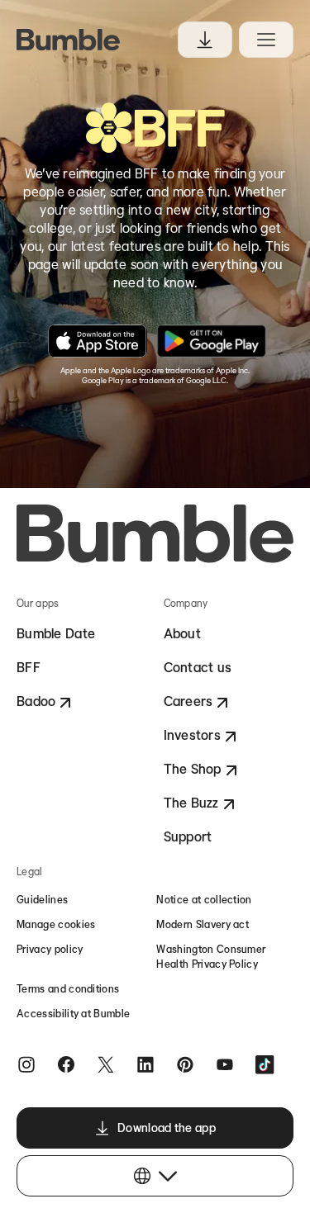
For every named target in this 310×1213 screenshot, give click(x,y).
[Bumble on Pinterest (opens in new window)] (185, 1064)
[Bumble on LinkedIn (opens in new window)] (145, 1064)
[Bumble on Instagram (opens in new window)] (26, 1064)
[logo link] (68, 39)
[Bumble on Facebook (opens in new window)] (66, 1064)
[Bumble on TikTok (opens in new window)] (264, 1064)
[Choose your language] (155, 1175)
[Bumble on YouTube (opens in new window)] (225, 1064)
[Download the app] (205, 39)
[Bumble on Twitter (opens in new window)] (106, 1064)
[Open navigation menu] (266, 39)
